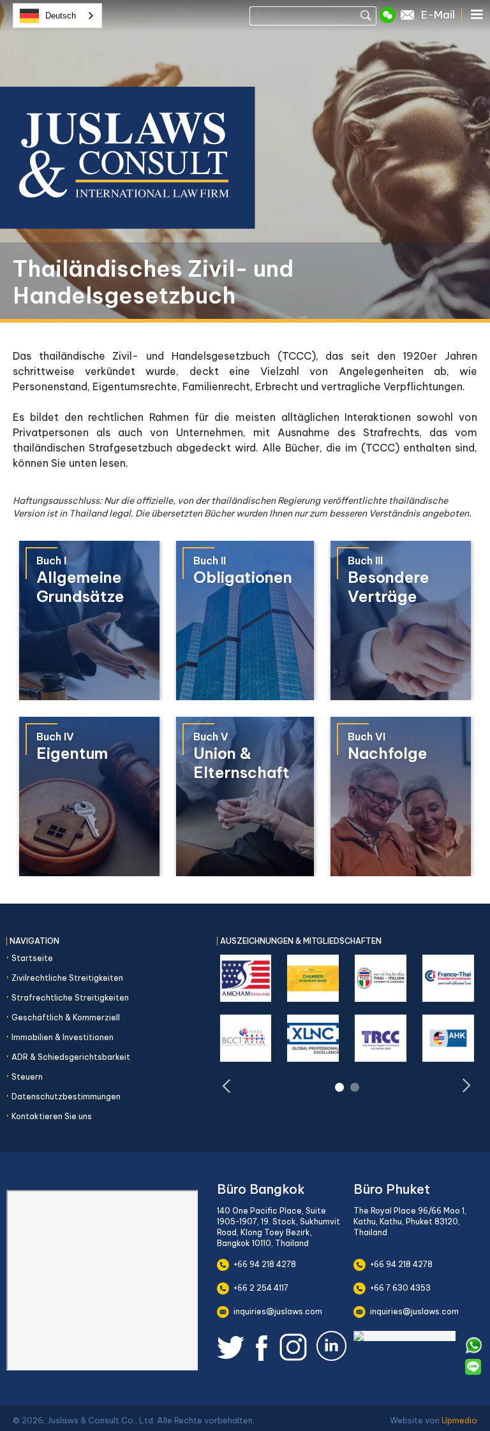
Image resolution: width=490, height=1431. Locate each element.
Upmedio (459, 1420)
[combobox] (57, 15)
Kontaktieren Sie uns (51, 1116)
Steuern (27, 1077)
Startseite (32, 958)
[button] (478, 14)
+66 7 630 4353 (400, 1288)
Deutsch (60, 15)
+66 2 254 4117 (261, 1288)
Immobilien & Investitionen (62, 1037)
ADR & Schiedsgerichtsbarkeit (70, 1057)
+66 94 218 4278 (265, 1264)
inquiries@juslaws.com (278, 1311)
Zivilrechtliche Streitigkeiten (67, 978)
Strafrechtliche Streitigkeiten (70, 997)
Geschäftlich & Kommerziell (65, 1017)
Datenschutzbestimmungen (66, 1096)
